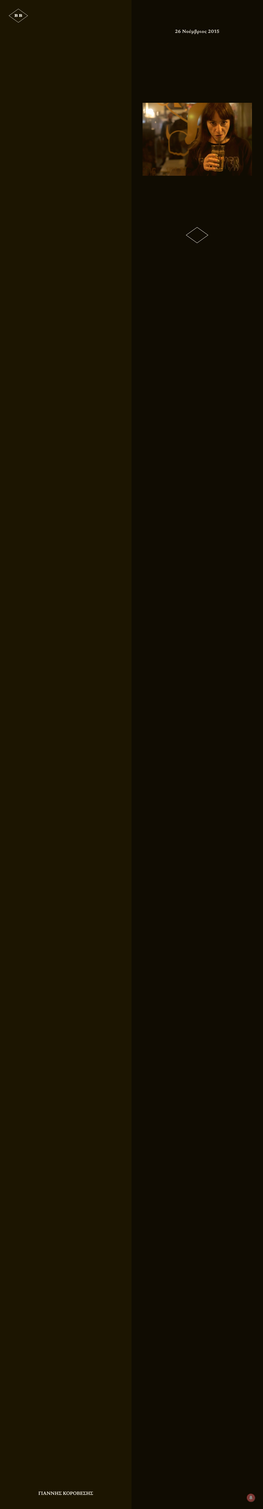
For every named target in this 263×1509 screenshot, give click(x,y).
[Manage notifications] (251, 1498)
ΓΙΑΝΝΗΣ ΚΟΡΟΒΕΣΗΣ (65, 1493)
